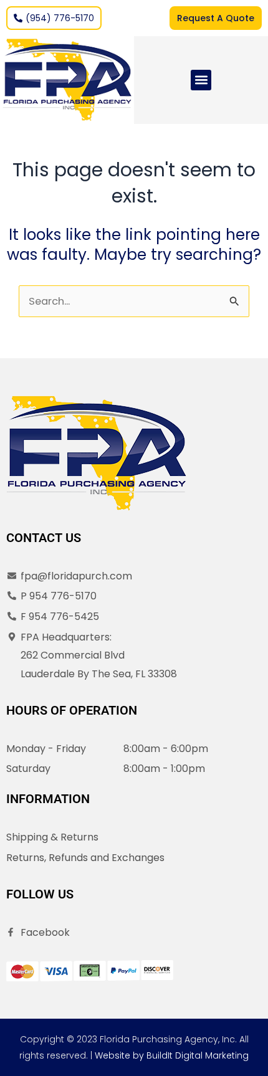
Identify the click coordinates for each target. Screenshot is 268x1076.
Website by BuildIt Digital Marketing (172, 1055)
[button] (201, 80)
